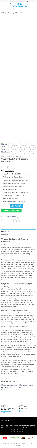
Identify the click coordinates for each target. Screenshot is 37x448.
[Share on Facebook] (6, 220)
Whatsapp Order (12, 211)
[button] (2, 5)
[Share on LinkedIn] (18, 220)
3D (31, 352)
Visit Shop (24, 441)
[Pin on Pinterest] (15, 220)
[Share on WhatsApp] (2, 220)
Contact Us (16, 441)
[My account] (32, 5)
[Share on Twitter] (9, 220)
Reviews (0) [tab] (4, 234)
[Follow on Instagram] (15, 430)
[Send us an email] (21, 430)
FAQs (29, 441)
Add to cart (16, 206)
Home (3, 156)
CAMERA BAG (10, 156)
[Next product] (2, 167)
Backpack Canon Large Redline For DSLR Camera (8, 407)
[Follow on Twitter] (18, 430)
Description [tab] (5, 231)
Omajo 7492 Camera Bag (26, 406)
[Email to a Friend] (12, 220)
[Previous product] (6, 167)
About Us (9, 441)
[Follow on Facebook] (12, 430)
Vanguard (19, 156)
